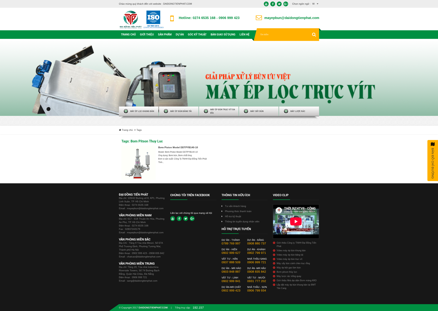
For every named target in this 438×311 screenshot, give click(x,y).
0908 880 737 (256, 243)
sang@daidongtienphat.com (142, 280)
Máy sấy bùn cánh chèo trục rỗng (293, 263)
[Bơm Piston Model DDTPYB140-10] (138, 163)
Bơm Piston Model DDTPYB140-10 (178, 147)
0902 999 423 (231, 290)
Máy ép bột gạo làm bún (289, 267)
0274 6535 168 (140, 205)
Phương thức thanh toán (238, 211)
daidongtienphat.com (153, 307)
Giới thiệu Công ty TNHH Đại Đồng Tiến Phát (296, 244)
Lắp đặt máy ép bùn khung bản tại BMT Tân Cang (296, 286)
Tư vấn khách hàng (235, 206)
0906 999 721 (139, 277)
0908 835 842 (256, 271)
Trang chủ (127, 130)
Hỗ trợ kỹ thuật (233, 216)
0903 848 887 (231, 271)
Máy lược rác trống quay (289, 276)
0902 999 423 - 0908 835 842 (148, 253)
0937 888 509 (231, 262)
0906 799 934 (256, 290)
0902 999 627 (231, 253)
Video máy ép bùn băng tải (290, 254)
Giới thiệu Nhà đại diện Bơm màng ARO (297, 280)
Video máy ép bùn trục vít (289, 259)
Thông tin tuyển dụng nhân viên (242, 221)
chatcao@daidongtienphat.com (144, 256)
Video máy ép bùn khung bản (291, 250)
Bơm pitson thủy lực (287, 272)
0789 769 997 (231, 243)
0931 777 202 (256, 281)
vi (313, 3)
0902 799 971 (256, 253)
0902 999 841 (231, 281)
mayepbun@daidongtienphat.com (145, 208)
